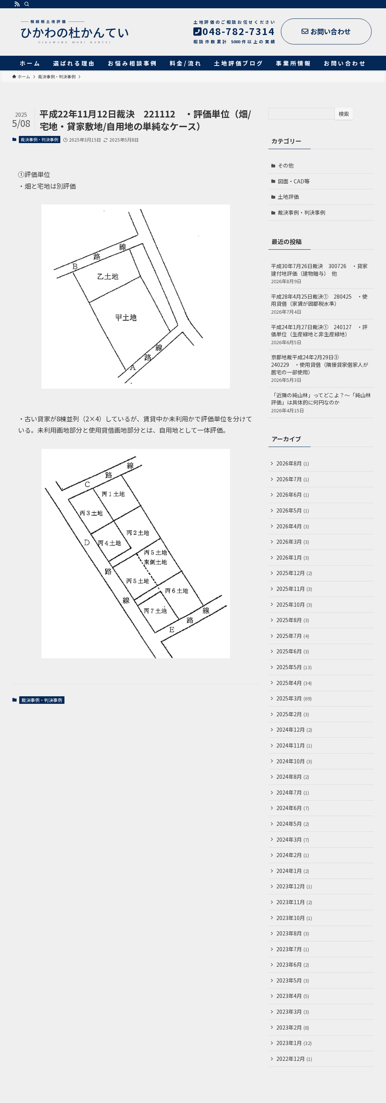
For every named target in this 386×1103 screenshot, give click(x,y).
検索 (344, 113)
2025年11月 (294, 588)
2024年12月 (294, 729)
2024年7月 (292, 792)
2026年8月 (292, 463)
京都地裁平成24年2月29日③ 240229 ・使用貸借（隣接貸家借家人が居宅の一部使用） (319, 368)
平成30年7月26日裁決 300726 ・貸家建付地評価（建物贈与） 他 (319, 273)
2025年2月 (292, 714)
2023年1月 (294, 1043)
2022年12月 (294, 1058)
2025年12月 (294, 573)
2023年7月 (292, 949)
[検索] (27, 4)
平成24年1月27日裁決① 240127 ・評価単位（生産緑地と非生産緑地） (319, 334)
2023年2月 (292, 1027)
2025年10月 (294, 604)
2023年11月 (294, 902)
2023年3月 (292, 1011)
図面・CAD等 (293, 181)
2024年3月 (292, 839)
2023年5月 (292, 980)
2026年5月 (292, 510)
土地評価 (288, 196)
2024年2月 (292, 855)
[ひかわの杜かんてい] (74, 31)
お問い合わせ (330, 31)
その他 (286, 165)
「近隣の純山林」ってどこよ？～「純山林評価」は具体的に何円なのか (321, 402)
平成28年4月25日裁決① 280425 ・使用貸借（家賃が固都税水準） (319, 304)
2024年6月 (292, 808)
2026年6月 (292, 494)
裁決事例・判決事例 (39, 139)
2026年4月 (292, 526)
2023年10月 (294, 917)
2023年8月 (292, 933)
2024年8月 (292, 776)
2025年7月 (292, 635)
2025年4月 (294, 683)
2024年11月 (294, 745)
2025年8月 (292, 620)
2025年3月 (294, 698)
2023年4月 (292, 995)
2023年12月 (294, 886)
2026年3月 (292, 541)
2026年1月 (292, 557)
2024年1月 (292, 870)
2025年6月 (292, 651)
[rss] (17, 4)
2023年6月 (292, 964)
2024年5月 (292, 823)
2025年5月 (294, 667)
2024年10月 (294, 761)
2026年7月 (292, 479)
